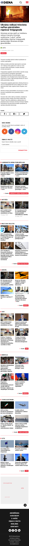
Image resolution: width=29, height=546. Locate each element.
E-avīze (14, 518)
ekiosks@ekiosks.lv (14, 543)
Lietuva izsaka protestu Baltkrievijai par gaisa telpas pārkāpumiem (21, 236)
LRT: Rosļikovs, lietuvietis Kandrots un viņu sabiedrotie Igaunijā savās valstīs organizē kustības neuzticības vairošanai (7, 255)
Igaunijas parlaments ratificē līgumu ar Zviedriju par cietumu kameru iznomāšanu (21, 253)
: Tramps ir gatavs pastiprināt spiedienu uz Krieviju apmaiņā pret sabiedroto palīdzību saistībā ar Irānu (7, 340)
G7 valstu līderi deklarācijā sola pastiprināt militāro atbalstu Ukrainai (21, 298)
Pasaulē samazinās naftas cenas (21, 449)
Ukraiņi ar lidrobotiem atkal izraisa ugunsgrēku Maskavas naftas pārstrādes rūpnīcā (7, 368)
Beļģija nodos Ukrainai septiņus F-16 (7, 297)
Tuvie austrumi (7, 400)
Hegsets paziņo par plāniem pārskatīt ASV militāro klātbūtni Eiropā (21, 324)
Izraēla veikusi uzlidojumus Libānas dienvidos (21, 411)
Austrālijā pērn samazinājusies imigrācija (5, 450)
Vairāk (7, 193)
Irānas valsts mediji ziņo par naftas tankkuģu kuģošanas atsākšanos (21, 426)
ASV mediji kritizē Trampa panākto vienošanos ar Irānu (6, 211)
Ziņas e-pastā (14, 521)
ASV (3, 312)
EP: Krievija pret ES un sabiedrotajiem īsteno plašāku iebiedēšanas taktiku (21, 212)
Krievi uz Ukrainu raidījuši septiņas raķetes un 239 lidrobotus (20, 283)
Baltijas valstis (8, 223)
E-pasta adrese (5, 144)
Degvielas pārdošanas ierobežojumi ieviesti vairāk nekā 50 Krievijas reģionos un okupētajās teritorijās (7, 385)
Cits (3, 438)
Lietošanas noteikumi (15, 538)
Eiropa (4, 270)
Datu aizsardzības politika (14, 540)
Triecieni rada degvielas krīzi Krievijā (19, 367)
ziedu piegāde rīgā (7, 483)
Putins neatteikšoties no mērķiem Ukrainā (21, 174)
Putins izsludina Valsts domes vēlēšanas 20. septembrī (20, 384)
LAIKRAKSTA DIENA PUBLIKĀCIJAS (13, 162)
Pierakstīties (22, 150)
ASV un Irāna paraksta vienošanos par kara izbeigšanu (7, 411)
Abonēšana (14, 513)
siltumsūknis (19, 498)
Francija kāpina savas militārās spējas (7, 174)
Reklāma (14, 524)
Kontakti (14, 526)
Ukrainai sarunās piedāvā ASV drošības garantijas (21, 188)
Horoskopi (14, 516)
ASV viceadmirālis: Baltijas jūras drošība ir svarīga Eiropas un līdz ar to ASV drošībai (7, 237)
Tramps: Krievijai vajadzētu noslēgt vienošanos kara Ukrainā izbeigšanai (21, 339)
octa (22, 488)
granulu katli (7, 497)
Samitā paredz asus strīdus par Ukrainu (7, 188)
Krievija (3, 53)
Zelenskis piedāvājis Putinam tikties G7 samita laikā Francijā (21, 464)
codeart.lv (17, 541)
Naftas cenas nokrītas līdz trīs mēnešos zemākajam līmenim (7, 465)
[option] (14, 14)
